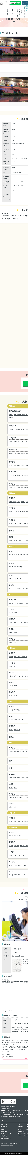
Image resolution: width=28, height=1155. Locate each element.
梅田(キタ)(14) (21, 511)
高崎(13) (16, 487)
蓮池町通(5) (17, 710)
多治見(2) (11, 588)
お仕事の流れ (7, 11)
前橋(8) (21, 487)
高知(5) (11, 710)
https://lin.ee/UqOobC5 (15, 1116)
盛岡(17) (11, 642)
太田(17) (11, 487)
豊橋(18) (11, 555)
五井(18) (25, 441)
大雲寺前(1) (21, 676)
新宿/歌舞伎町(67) (19, 414)
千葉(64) (11, 441)
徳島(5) (11, 729)
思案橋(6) (11, 797)
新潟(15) (11, 845)
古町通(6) (16, 845)
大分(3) (11, 787)
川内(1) (23, 777)
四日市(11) (12, 579)
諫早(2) (21, 797)
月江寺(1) (21, 855)
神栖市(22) (12, 475)
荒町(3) (20, 875)
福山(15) (16, 656)
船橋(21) (20, 441)
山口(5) (15, 666)
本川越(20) (17, 429)
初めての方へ (12, 11)
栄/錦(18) (16, 555)
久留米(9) (16, 751)
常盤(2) (11, 676)
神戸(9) (11, 523)
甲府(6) (11, 855)
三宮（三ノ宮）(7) (18, 523)
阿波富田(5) (17, 729)
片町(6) (15, 865)
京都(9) (18, 501)
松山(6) (11, 719)
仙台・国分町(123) (13, 603)
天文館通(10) (12, 777)
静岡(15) (11, 567)
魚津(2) (24, 875)
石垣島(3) (20, 821)
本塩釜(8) (21, 603)
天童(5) (15, 613)
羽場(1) (23, 588)
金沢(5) (20, 865)
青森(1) (11, 632)
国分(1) (18, 777)
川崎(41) (16, 453)
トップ (2, 12)
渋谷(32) (11, 417)
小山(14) (17, 465)
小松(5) (24, 865)
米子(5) (15, 695)
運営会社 (21, 11)
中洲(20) (11, 751)
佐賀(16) (11, 807)
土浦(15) (17, 475)
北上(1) (16, 642)
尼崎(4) (24, 523)
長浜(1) (11, 540)
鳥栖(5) (16, 807)
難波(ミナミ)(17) (13, 511)
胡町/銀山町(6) (23, 656)
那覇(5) (15, 821)
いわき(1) (21, 622)
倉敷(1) (15, 676)
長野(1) (21, 836)
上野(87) (11, 414)
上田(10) (11, 836)
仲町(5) (22, 845)
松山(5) (11, 821)
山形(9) (11, 613)
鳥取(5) (11, 695)
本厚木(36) (22, 453)
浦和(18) (23, 429)
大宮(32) (11, 429)
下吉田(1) (16, 855)
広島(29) (11, 656)
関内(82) (11, 453)
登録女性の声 (4, 1136)
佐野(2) (22, 465)
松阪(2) (17, 579)
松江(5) (11, 686)
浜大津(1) (16, 540)
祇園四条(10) (12, 501)
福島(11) (11, 622)
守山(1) (21, 540)
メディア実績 (4, 1131)
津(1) (21, 579)
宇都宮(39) (12, 465)
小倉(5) (22, 751)
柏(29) (15, 441)
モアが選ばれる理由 (17, 12)
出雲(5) (15, 686)
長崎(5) (17, 797)
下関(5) (11, 666)
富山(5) (11, 875)
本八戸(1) (16, 632)
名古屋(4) (22, 555)
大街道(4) (20, 719)
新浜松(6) (25, 567)
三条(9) (23, 501)
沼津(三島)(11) (18, 567)
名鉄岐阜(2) (18, 588)
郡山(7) (16, 622)
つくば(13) (23, 475)
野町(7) (11, 865)
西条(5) (15, 719)
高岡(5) (15, 875)
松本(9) (16, 836)
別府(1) (15, 787)
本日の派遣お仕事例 (6, 1133)
